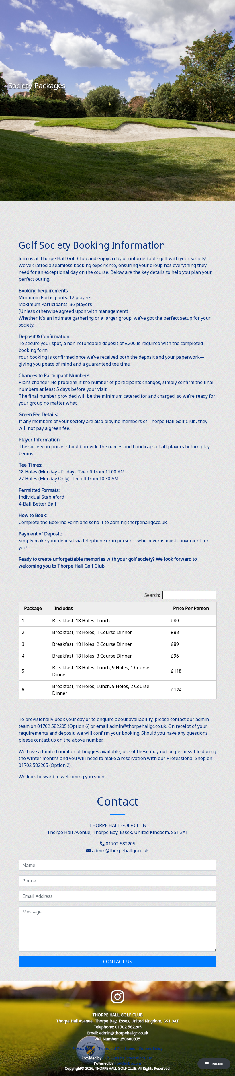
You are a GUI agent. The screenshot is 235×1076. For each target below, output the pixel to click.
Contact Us (117, 961)
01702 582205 (120, 844)
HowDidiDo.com (127, 1063)
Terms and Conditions (116, 1048)
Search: (152, 595)
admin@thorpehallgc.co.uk (120, 850)
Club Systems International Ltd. (127, 1058)
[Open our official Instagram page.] (117, 996)
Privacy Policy (84, 1048)
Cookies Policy (150, 1048)
